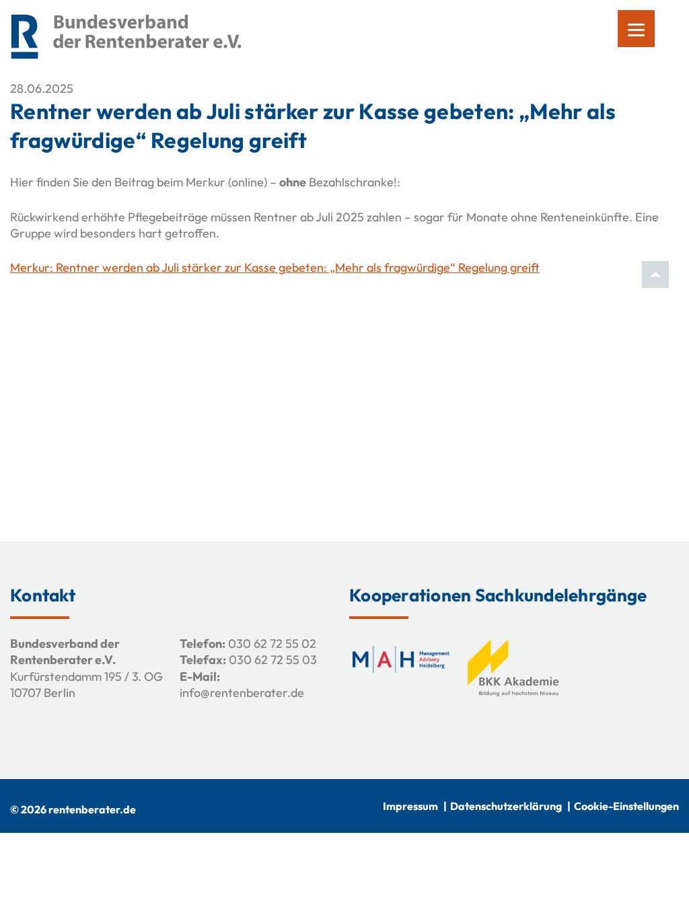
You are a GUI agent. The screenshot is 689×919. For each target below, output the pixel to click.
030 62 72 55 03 (273, 659)
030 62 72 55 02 (272, 643)
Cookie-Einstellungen (626, 806)
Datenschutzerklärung (506, 806)
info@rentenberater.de (242, 692)
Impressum (410, 806)
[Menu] (636, 28)
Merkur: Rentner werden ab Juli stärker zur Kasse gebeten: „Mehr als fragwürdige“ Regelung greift (275, 267)
